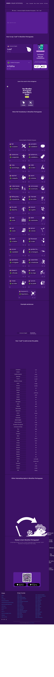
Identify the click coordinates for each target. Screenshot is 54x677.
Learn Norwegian (38, 612)
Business (41, 3)
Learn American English (40, 594)
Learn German (38, 602)
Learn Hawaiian (38, 604)
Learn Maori (37, 610)
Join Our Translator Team (6, 613)
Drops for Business (5, 600)
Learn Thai (37, 616)
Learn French (19, 602)
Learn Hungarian (20, 606)
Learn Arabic (19, 596)
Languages (31, 3)
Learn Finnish (38, 601)
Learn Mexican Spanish (21, 612)
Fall (37, 10)
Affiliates (3, 615)
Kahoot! (37, 3)
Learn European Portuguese (22, 601)
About (3, 595)
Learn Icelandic (38, 606)
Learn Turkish (19, 617)
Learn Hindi (37, 605)
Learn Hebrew (20, 605)
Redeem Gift (4, 607)
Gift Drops (46, 3)
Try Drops (3, 598)
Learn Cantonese (38, 597)
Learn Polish (19, 613)
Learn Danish (37, 598)
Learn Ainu (19, 594)
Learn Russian (38, 613)
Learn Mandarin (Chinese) (22, 610)
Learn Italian (37, 608)
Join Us (3, 611)
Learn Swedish (38, 614)
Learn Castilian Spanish (21, 598)
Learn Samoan (20, 614)
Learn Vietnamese (38, 617)
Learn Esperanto (38, 600)
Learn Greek (19, 604)
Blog (35, 3)
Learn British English (21, 597)
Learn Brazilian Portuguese (40, 596)
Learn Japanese (20, 609)
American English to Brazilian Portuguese (26, 10)
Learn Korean (37, 609)
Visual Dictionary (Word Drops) (7, 602)
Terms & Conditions (31, 622)
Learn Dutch (19, 600)
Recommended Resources (7, 604)
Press (3, 609)
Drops (27, 3)
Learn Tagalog (20, 616)
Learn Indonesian (20, 608)
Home (14, 10)
